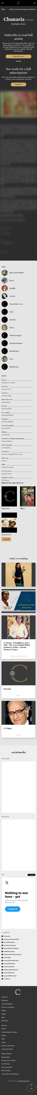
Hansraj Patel (6, 428)
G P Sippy (8, 728)
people (18, 735)
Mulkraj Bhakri (7, 409)
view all (6, 539)
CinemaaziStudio (9, 966)
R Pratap (5, 454)
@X (3, 874)
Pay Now (18, 84)
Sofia (11, 312)
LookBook (7, 979)
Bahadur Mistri (7, 474)
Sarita (11, 328)
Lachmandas (6, 435)
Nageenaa (5, 508)
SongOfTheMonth (9, 963)
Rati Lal (4, 461)
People (4, 1035)
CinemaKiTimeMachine (11, 960)
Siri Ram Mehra (7, 441)
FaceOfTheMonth (9, 942)
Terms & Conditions (8, 1007)
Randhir (12, 288)
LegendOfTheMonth (10, 976)
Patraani (7, 689)
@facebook (5, 816)
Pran (11, 359)
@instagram (6, 758)
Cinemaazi (7, 936)
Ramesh (12, 320)
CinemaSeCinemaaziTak (11, 939)
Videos (4, 1029)
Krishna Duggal (15, 335)
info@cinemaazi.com (23, 1081)
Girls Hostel (6, 535)
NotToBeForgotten (10, 945)
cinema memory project (18, 656)
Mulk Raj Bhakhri (7, 415)
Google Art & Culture (9, 1060)
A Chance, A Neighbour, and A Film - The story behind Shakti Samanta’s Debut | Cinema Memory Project (17, 646)
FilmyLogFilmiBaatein (11, 969)
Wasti (11, 280)
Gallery (4, 1010)
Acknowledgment (7, 1004)
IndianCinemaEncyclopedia (12, 954)
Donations (5, 1000)
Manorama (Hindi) (16, 273)
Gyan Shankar (6, 448)
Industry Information (8, 1046)
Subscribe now (18, 56)
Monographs (6, 1057)
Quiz (3, 1017)
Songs (3, 1042)
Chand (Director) (16, 304)
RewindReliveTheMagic (11, 948)
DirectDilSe (7, 957)
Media (4, 1014)
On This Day (6, 1064)
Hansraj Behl (6, 402)
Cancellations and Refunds (10, 1074)
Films (3, 1039)
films (3, 9)
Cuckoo (12, 296)
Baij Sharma (13, 367)
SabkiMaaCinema (9, 951)
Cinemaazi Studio (7, 1049)
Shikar (22, 508)
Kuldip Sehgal (6, 396)
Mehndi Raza (14, 351)
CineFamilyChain (9, 972)
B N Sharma (5, 480)
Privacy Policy (6, 1070)
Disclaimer (5, 1021)
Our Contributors (7, 1067)
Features (4, 1025)
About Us (5, 997)
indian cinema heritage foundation (22, 9)
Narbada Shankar (16, 343)
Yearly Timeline (7, 1054)
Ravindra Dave (18, 24)
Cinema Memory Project (9, 1032)
